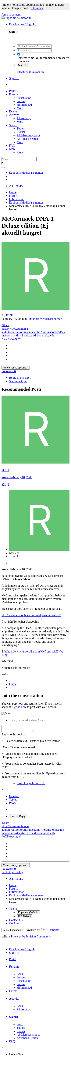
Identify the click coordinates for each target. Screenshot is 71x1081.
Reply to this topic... (14, 734)
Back (20, 974)
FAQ (12, 145)
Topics (21, 128)
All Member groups (28, 135)
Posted (17, 477)
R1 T (9, 315)
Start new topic (18, 381)
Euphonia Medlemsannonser (44, 318)
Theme (13, 908)
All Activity (24, 118)
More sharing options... (15, 367)
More (20, 108)
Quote (12, 684)
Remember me (25, 57)
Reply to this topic (20, 377)
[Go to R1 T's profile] (35, 309)
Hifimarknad (24, 104)
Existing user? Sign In (23, 24)
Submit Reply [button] (18, 816)
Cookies (14, 923)
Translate (53, 929)
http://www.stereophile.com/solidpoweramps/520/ (31, 615)
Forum (21, 101)
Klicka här (37, 8)
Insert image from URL (31, 783)
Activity (14, 114)
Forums (13, 94)
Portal (12, 91)
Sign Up (14, 78)
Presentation (24, 97)
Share (5, 325)
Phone (13, 803)
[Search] (3, 167)
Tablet (12, 799)
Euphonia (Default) (28, 912)
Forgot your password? (30, 71)
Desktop (14, 796)
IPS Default (24, 916)
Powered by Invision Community (31, 936)
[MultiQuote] (10, 681)
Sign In (22, 65)
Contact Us (16, 920)
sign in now (19, 707)
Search (13, 125)
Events (13, 111)
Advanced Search (27, 138)
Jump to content (11, 14)
